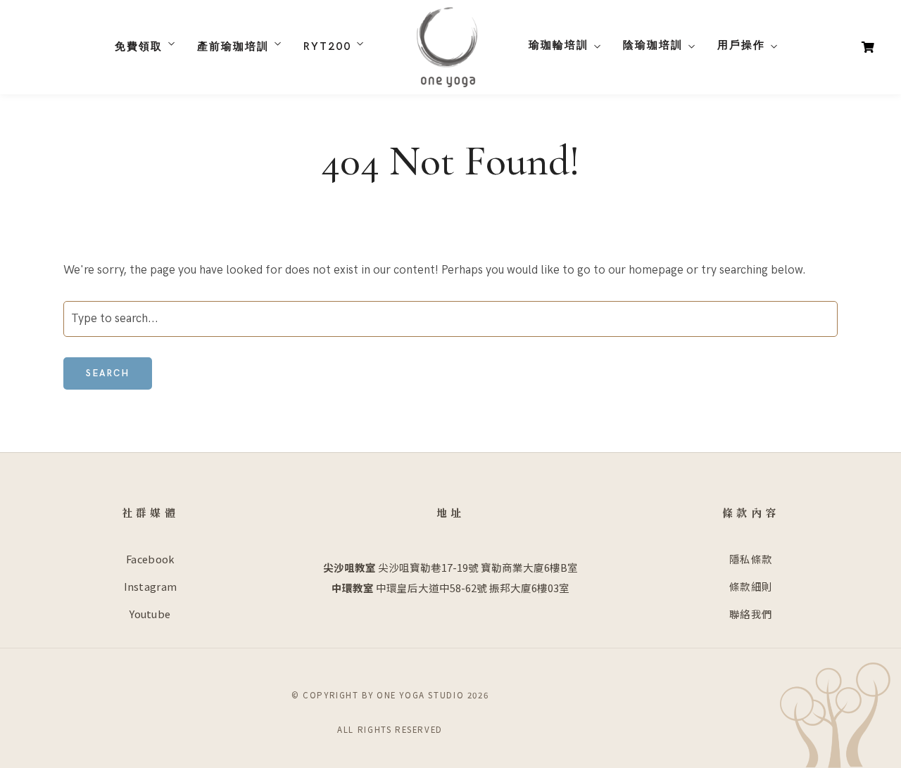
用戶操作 (741, 45)
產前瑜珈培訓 (233, 46)
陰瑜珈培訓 (653, 45)
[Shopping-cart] (867, 46)
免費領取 (139, 46)
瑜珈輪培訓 (558, 45)
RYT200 (327, 46)
